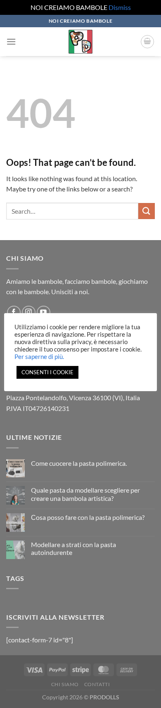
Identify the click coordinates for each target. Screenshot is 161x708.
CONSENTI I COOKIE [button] (47, 372)
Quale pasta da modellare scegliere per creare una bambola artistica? (85, 494)
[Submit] (146, 211)
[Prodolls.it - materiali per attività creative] (80, 41)
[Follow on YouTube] (43, 312)
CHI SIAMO (65, 684)
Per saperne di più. (39, 356)
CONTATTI (97, 684)
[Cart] (147, 41)
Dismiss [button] (120, 7)
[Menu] (11, 41)
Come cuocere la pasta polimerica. (79, 463)
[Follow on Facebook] (14, 312)
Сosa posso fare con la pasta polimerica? (87, 517)
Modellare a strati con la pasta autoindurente (73, 548)
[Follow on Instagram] (29, 312)
